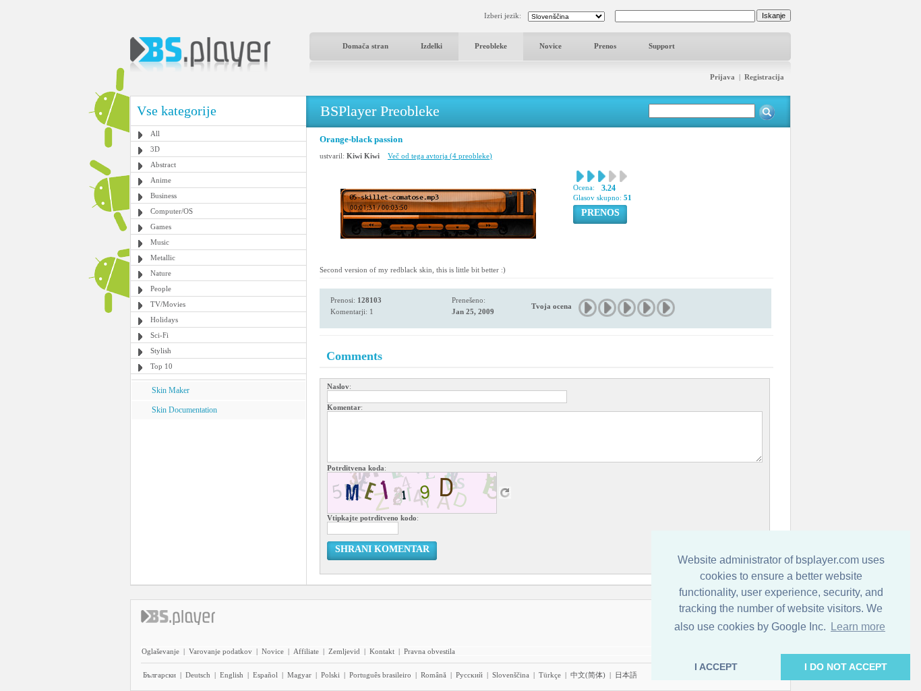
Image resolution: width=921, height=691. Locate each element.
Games (160, 226)
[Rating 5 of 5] (666, 308)
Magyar (299, 675)
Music (159, 242)
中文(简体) (587, 675)
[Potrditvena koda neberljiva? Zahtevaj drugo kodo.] (505, 492)
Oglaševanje (160, 651)
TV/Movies (167, 304)
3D (155, 149)
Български (159, 675)
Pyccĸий (469, 675)
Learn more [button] (858, 626)
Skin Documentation (184, 410)
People (160, 288)
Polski (330, 675)
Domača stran (365, 46)
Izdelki (431, 46)
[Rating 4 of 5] (647, 308)
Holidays (164, 320)
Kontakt (381, 651)
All (155, 133)
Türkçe (550, 675)
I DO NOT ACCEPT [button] (845, 666)
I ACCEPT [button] (716, 666)
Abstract (163, 164)
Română (433, 675)
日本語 (626, 675)
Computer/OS (171, 211)
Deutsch (197, 675)
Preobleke (491, 46)
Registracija (764, 77)
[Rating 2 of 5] (608, 308)
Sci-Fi (159, 335)
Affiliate (306, 651)
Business (163, 195)
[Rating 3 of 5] (627, 308)
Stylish (160, 351)
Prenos (605, 46)
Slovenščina (510, 675)
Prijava (722, 77)
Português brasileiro (380, 675)
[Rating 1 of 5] (588, 308)
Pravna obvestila (429, 651)
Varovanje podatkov (220, 651)
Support (662, 46)
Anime (160, 180)
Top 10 (161, 366)
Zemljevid (344, 651)
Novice (550, 46)
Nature (160, 273)
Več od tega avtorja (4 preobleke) (440, 156)
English (231, 675)
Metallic (162, 257)
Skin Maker (170, 390)
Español (265, 675)
